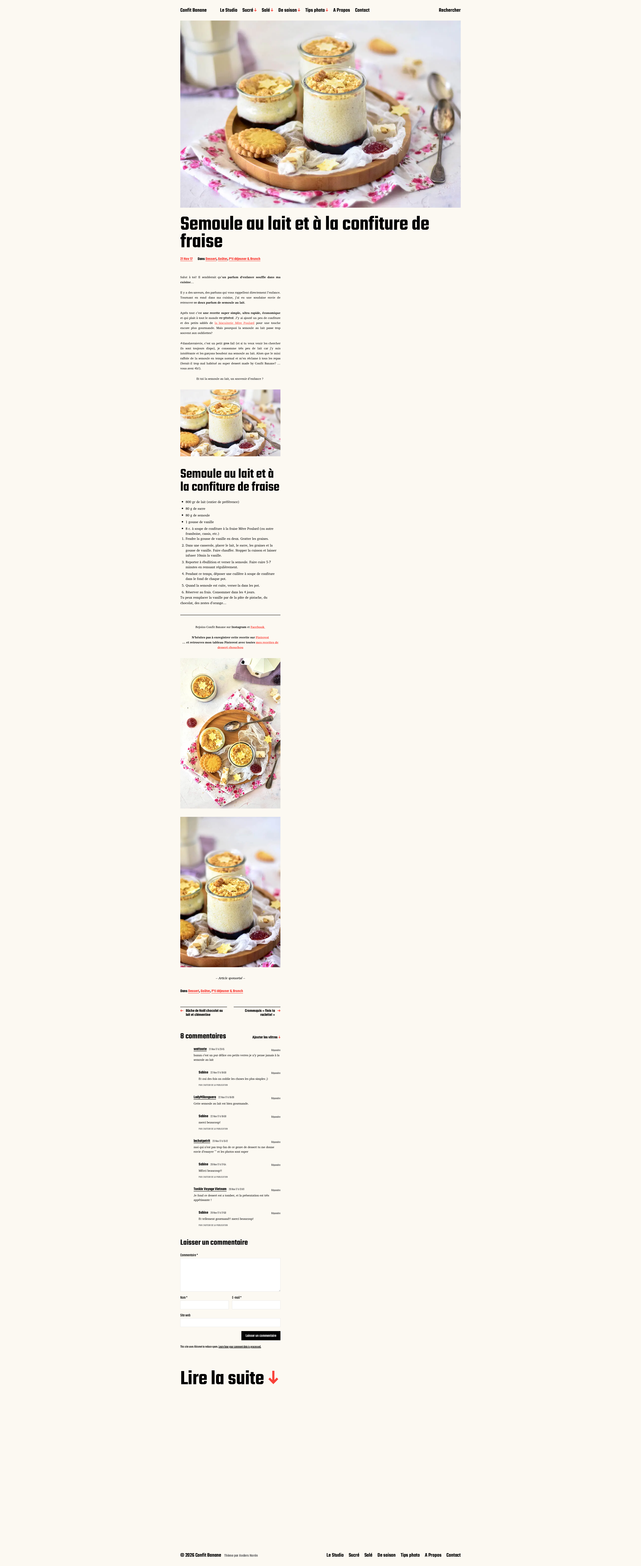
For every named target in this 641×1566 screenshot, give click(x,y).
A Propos (341, 10)
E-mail (237, 1298)
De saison (287, 10)
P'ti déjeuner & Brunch (244, 259)
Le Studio (228, 10)
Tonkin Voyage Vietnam (210, 1189)
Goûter (222, 259)
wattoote (200, 1049)
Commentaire (189, 1255)
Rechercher (450, 10)
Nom (183, 1298)
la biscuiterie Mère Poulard (234, 322)
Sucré (247, 10)
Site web (185, 1315)
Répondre (275, 1050)
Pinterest (262, 637)
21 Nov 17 (186, 259)
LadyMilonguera (205, 1098)
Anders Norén (248, 1555)
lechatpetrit (202, 1141)
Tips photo (315, 10)
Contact (362, 10)
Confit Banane (193, 10)
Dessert (211, 259)
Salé (266, 10)
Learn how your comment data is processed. (240, 1346)
